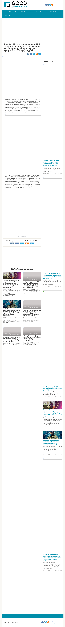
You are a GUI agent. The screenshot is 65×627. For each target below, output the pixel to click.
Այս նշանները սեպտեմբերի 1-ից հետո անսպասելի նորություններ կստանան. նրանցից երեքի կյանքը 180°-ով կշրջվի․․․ (32, 284)
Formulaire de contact (36, 616)
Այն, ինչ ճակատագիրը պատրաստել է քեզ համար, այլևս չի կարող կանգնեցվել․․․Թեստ (32, 338)
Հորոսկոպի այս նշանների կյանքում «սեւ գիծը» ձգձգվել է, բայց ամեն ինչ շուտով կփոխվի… (11, 339)
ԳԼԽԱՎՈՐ (8, 12)
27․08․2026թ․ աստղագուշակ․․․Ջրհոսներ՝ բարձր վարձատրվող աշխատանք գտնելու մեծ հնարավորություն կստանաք (11, 312)
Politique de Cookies (24, 616)
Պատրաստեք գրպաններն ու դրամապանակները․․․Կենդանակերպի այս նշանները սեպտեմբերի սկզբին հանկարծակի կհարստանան (11, 284)
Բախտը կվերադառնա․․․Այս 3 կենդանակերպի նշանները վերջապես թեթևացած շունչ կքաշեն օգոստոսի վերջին (32, 312)
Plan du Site (46, 616)
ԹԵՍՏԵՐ (7, 15)
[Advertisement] (32, 29)
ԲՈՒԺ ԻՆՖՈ (43, 12)
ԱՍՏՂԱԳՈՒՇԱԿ (53, 12)
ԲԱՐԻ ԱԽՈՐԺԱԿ (33, 12)
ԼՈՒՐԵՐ (15, 12)
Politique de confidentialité (11, 616)
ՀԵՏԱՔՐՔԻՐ (23, 12)
